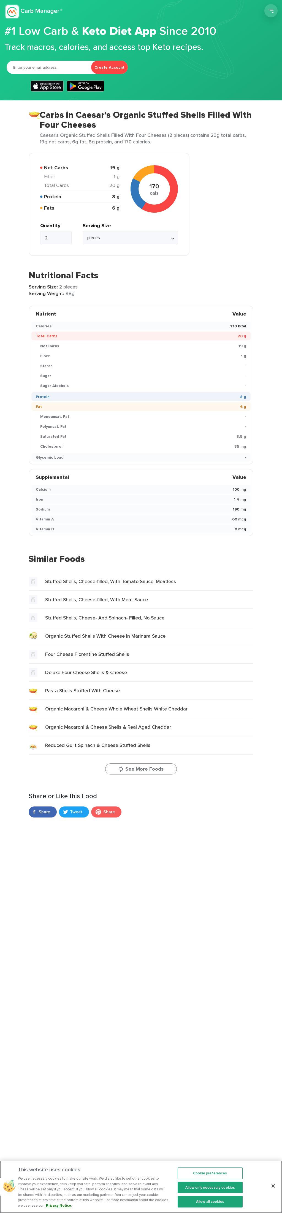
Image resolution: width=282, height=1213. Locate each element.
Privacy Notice (58, 1205)
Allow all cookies (210, 1201)
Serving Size (97, 225)
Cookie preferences (210, 1173)
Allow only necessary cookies (210, 1187)
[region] (141, 1187)
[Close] (273, 1186)
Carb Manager (33, 11)
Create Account (109, 67)
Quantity (50, 225)
